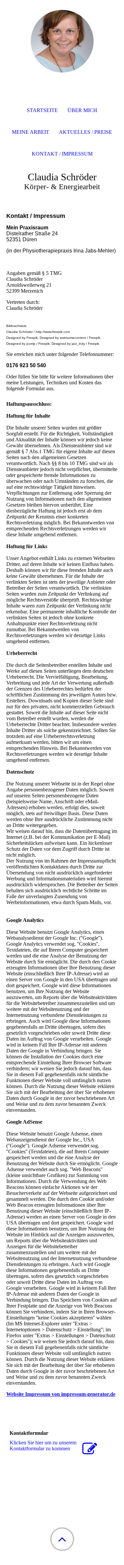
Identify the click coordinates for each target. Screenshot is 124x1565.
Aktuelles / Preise (85, 132)
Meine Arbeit (30, 132)
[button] (62, 1539)
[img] (62, 41)
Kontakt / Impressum (62, 154)
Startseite (42, 110)
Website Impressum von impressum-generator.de (60, 1394)
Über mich (82, 110)
